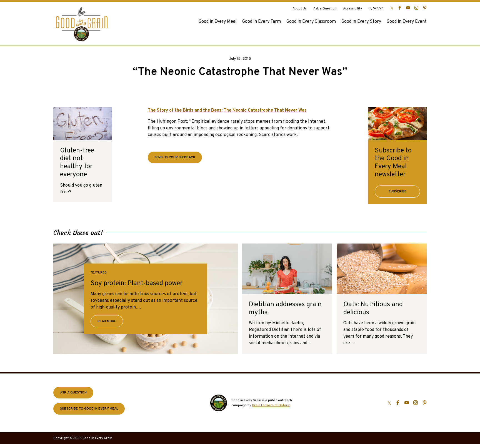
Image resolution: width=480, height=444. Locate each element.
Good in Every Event (407, 21)
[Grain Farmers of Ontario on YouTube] (408, 8)
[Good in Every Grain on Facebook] (400, 8)
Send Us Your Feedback (174, 157)
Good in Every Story (361, 21)
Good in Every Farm (261, 21)
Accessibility (352, 8)
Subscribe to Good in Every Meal (89, 409)
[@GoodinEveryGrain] (416, 8)
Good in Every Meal (218, 21)
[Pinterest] (425, 8)
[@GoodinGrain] (391, 8)
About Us (299, 8)
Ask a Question (324, 8)
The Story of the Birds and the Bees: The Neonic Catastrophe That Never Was (227, 110)
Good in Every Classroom (311, 21)
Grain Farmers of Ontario (271, 405)
